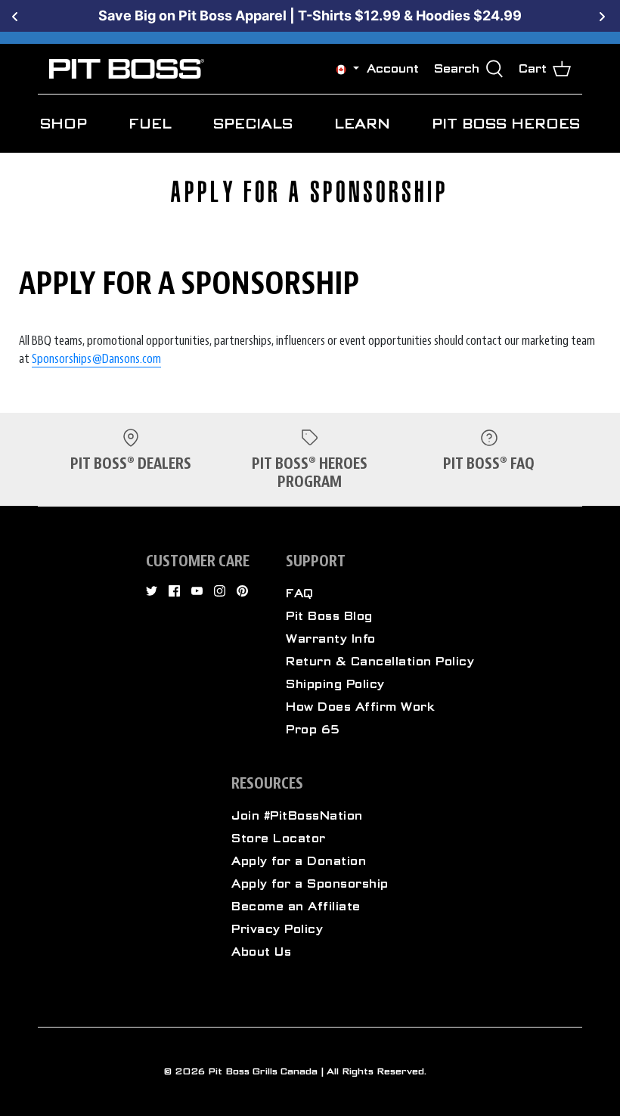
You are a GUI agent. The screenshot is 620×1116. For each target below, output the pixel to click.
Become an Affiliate (296, 906)
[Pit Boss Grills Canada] (126, 69)
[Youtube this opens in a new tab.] (197, 591)
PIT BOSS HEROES (506, 123)
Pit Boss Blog (329, 616)
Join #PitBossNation (297, 816)
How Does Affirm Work (360, 707)
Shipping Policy (335, 684)
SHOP (63, 123)
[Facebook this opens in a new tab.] (174, 591)
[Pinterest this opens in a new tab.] (242, 591)
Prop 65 (313, 729)
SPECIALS (253, 123)
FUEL (150, 123)
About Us (261, 952)
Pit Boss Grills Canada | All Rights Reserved (316, 1071)
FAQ (300, 593)
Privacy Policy (277, 929)
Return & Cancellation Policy (380, 661)
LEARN (362, 123)
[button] (341, 69)
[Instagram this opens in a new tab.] (219, 591)
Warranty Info (331, 639)
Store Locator (278, 838)
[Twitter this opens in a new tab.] (151, 591)
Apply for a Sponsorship (310, 884)
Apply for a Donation (298, 861)
